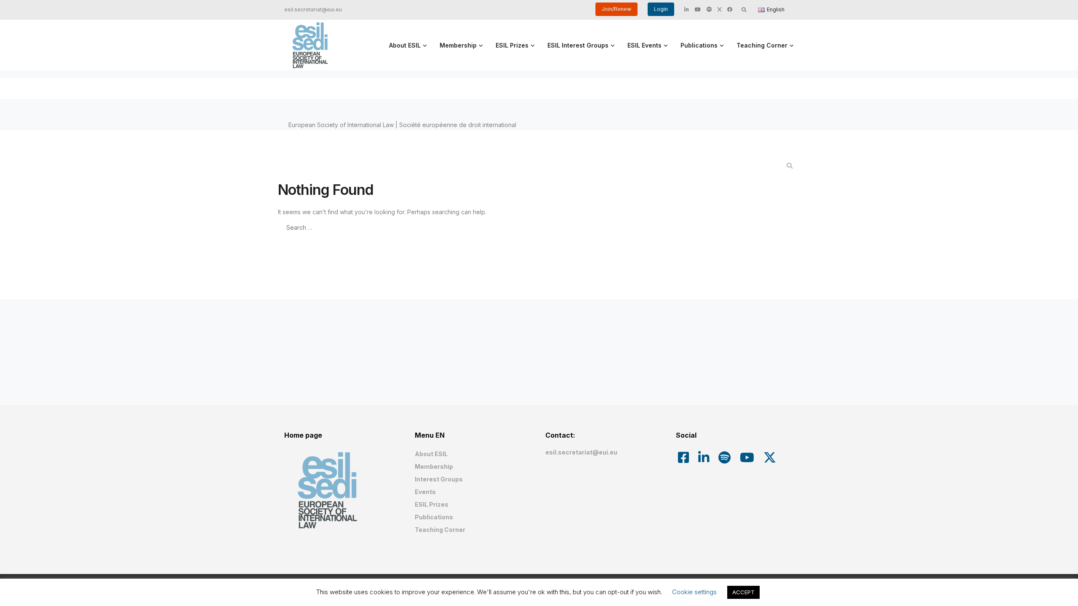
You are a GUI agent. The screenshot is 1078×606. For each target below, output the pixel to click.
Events (425, 491)
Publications (699, 45)
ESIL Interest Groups (577, 45)
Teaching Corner (761, 45)
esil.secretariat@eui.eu (313, 9)
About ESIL (405, 45)
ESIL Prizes (512, 45)
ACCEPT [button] (743, 592)
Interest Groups (439, 479)
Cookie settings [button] (694, 592)
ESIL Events (644, 45)
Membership (458, 45)
